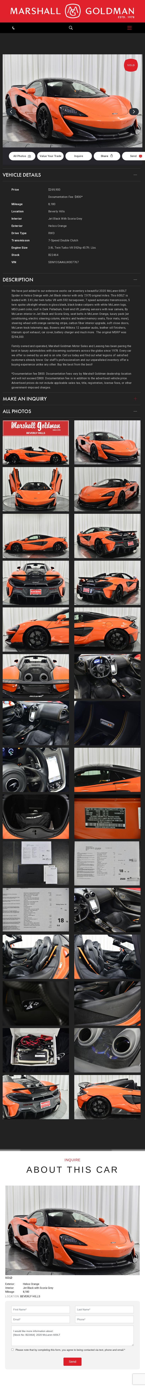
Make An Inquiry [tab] (25, 399)
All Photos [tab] (17, 411)
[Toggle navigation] (127, 27)
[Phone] (13, 27)
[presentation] (11, 111)
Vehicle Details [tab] (22, 175)
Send (133, 156)
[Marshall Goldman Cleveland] (72, 11)
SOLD (133, 36)
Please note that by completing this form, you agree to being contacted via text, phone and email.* (70, 1349)
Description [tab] (18, 279)
